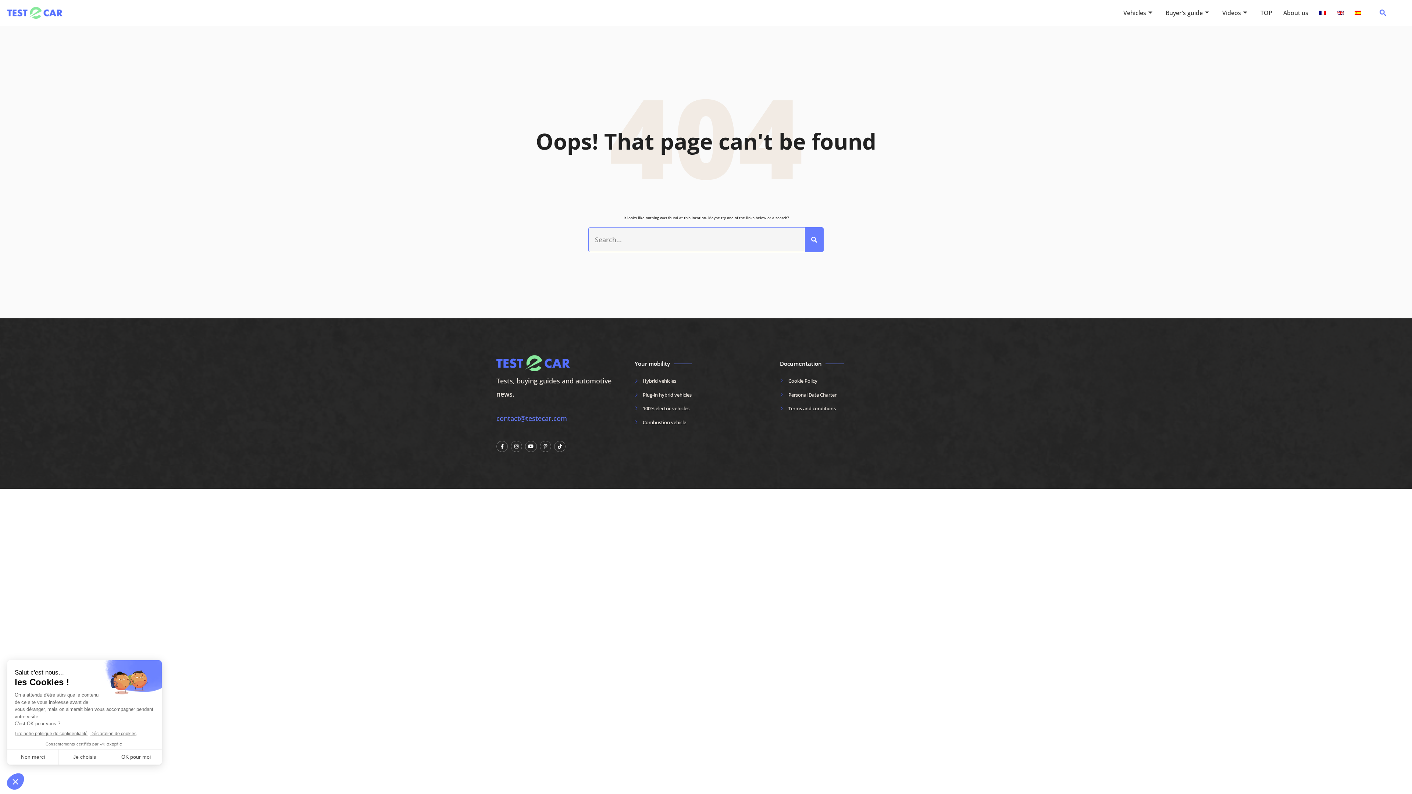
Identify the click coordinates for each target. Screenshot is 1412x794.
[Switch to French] (1322, 13)
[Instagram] (516, 446)
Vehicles (1134, 13)
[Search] (814, 240)
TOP (1266, 13)
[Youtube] (530, 446)
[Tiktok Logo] (560, 446)
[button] (1382, 14)
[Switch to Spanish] (1358, 13)
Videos (1231, 13)
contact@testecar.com (531, 418)
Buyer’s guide (1184, 13)
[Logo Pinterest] (545, 446)
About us (1295, 13)
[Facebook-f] (502, 446)
